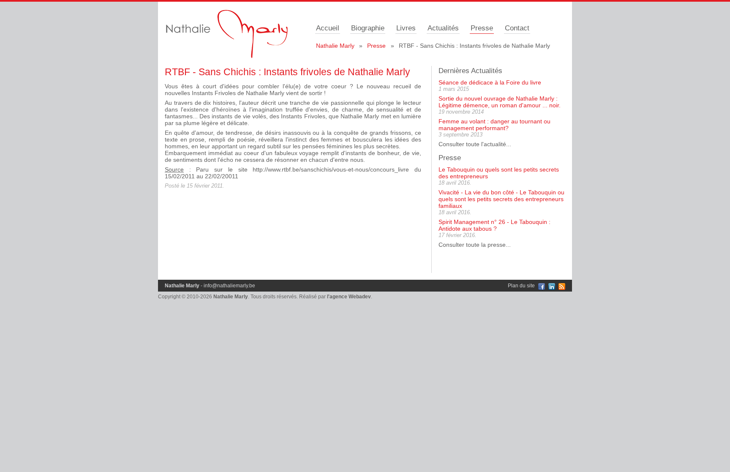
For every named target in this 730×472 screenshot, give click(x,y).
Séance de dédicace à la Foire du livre (490, 82)
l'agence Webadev (349, 296)
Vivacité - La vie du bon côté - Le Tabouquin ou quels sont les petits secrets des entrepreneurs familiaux (501, 199)
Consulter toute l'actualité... (475, 144)
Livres (406, 28)
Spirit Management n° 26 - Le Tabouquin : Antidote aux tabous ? (494, 225)
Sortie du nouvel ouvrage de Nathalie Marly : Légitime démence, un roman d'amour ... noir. (500, 102)
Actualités (443, 28)
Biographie (367, 28)
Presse (482, 28)
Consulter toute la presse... (475, 244)
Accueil (327, 28)
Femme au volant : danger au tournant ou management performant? (494, 124)
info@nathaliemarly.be (229, 285)
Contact (517, 28)
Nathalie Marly (335, 45)
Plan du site (521, 285)
